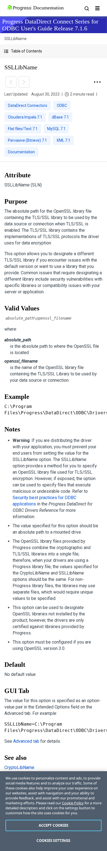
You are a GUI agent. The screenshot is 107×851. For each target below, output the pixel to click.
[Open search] (86, 8)
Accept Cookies (54, 825)
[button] (53, 51)
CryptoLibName (19, 767)
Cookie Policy (73, 802)
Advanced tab (26, 741)
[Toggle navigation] (97, 8)
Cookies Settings (53, 840)
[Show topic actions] (97, 82)
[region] (53, 811)
